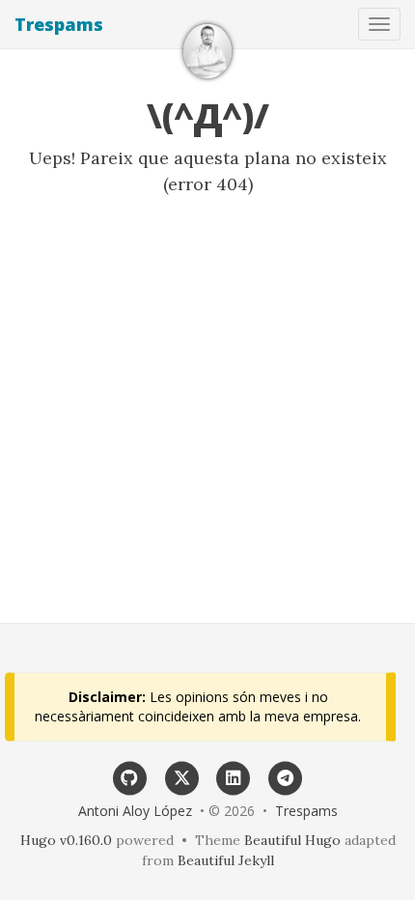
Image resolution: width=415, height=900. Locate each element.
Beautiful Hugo (292, 840)
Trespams (58, 24)
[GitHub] (130, 776)
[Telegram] (285, 776)
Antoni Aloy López (135, 811)
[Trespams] (207, 51)
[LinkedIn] (233, 776)
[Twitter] (181, 776)
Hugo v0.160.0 (66, 840)
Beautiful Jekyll (226, 860)
